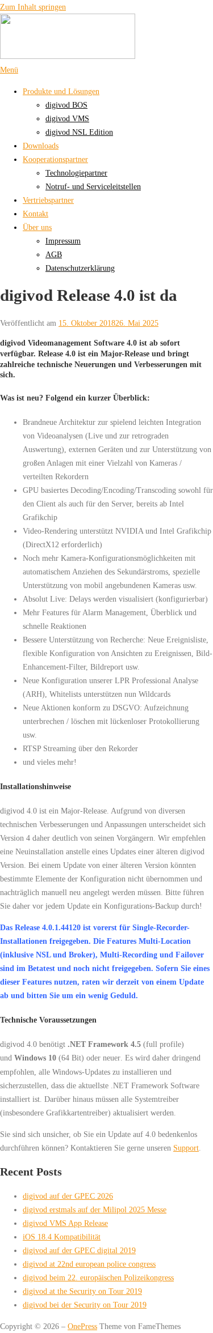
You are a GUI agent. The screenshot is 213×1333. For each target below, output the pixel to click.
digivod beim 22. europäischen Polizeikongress (98, 1277)
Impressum (63, 240)
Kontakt (35, 213)
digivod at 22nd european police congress (89, 1263)
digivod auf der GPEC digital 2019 (79, 1250)
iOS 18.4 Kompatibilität (62, 1236)
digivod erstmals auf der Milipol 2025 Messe (94, 1209)
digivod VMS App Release (65, 1223)
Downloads (41, 145)
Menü (9, 69)
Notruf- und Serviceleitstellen (93, 186)
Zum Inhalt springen (33, 6)
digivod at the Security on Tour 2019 (82, 1291)
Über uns (37, 227)
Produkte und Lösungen (61, 91)
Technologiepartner (76, 172)
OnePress (82, 1326)
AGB (53, 254)
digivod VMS (67, 118)
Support (186, 1147)
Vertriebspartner (48, 200)
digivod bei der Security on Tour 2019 (85, 1304)
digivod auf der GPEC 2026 (68, 1195)
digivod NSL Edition (79, 132)
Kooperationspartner (55, 159)
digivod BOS (66, 104)
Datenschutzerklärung (80, 267)
